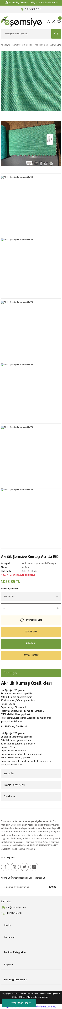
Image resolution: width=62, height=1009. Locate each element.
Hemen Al (31, 643)
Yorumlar (9, 773)
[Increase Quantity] (57, 608)
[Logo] (22, 21)
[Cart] (59, 21)
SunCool (25, 567)
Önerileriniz (10, 796)
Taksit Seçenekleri (14, 785)
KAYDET (53, 886)
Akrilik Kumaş (28, 563)
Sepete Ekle (31, 631)
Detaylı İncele (31, 655)
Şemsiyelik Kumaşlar (46, 563)
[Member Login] (54, 21)
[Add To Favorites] (31, 620)
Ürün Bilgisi (10, 673)
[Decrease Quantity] (4, 608)
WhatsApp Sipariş (21, 1003)
